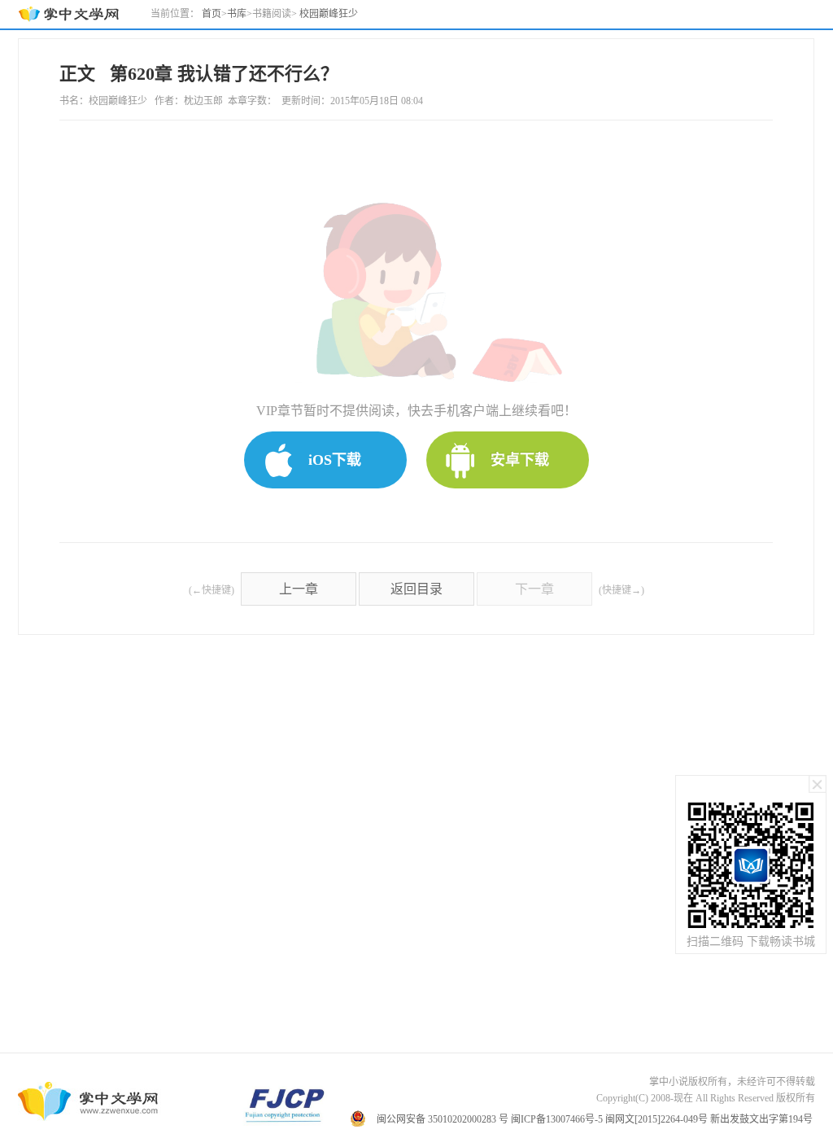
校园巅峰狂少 (328, 14)
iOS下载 (334, 460)
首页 (211, 14)
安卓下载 (520, 460)
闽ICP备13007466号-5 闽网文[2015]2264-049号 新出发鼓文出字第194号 (662, 1119)
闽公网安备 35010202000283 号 (442, 1119)
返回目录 (416, 589)
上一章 (298, 589)
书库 (236, 14)
